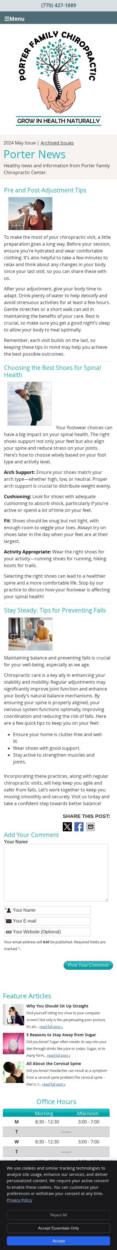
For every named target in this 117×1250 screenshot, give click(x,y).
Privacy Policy (19, 1200)
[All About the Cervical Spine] (13, 1073)
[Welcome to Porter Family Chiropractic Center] (58, 124)
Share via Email (91, 826)
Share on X (68, 826)
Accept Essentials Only (58, 1228)
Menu (16, 18)
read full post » (51, 1026)
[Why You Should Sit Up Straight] (13, 1015)
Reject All (58, 1215)
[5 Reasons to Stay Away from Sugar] (13, 1044)
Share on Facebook (79, 826)
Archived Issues (57, 143)
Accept (59, 1241)
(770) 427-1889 (58, 5)
